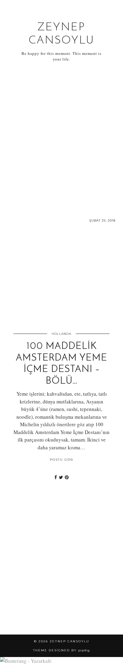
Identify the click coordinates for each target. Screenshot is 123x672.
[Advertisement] (61, 136)
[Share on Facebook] (55, 477)
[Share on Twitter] (61, 477)
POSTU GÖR (61, 460)
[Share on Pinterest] (67, 477)
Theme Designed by (61, 650)
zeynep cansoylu (69, 641)
